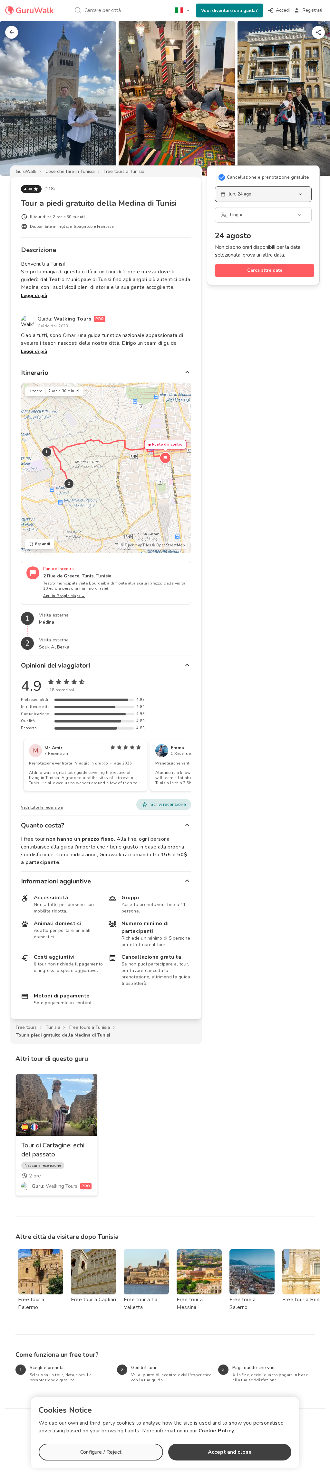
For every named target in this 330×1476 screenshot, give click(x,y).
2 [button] (69, 483)
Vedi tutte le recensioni (42, 807)
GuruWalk (26, 171)
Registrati (312, 10)
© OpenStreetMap (168, 545)
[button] (165, 458)
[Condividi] (318, 32)
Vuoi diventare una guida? (229, 10)
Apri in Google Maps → (64, 596)
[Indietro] (11, 32)
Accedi (283, 10)
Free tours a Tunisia (124, 171)
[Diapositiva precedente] (15, 98)
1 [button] (46, 451)
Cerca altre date (264, 270)
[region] (106, 468)
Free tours (26, 1027)
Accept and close (230, 1452)
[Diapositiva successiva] (314, 98)
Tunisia (53, 1027)
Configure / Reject (100, 1452)
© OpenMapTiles (136, 545)
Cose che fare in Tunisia (70, 171)
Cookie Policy (216, 1430)
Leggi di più (34, 295)
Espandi (42, 544)
